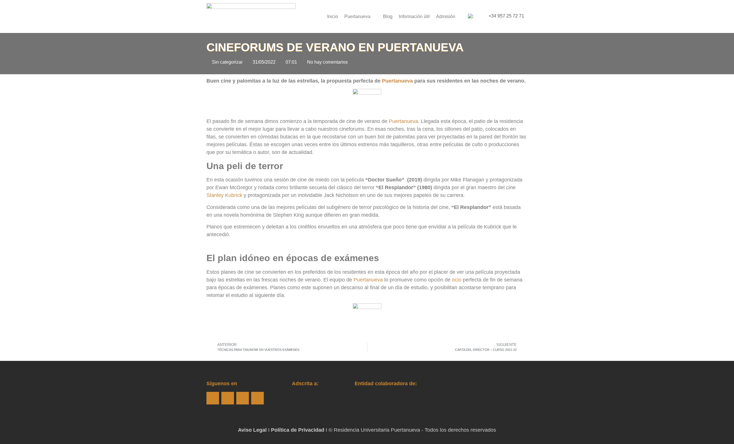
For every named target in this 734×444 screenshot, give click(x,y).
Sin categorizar (227, 62)
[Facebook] (212, 398)
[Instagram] (227, 398)
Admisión (445, 16)
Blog (388, 16)
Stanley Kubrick (224, 195)
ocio (456, 280)
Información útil (414, 16)
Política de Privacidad (297, 430)
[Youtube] (242, 398)
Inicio (332, 16)
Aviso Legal (252, 430)
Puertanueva (357, 16)
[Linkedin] (257, 398)
